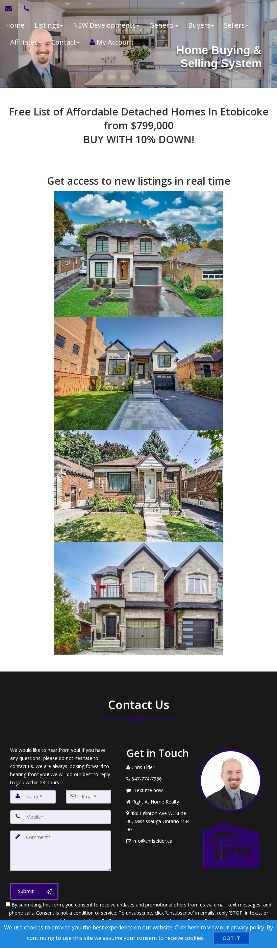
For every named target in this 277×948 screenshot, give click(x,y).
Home (14, 25)
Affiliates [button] (24, 42)
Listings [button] (46, 25)
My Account (114, 42)
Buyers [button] (199, 25)
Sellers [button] (234, 25)
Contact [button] (63, 42)
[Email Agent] (12, 8)
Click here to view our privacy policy (219, 927)
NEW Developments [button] (104, 25)
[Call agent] (25, 8)
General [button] (162, 25)
